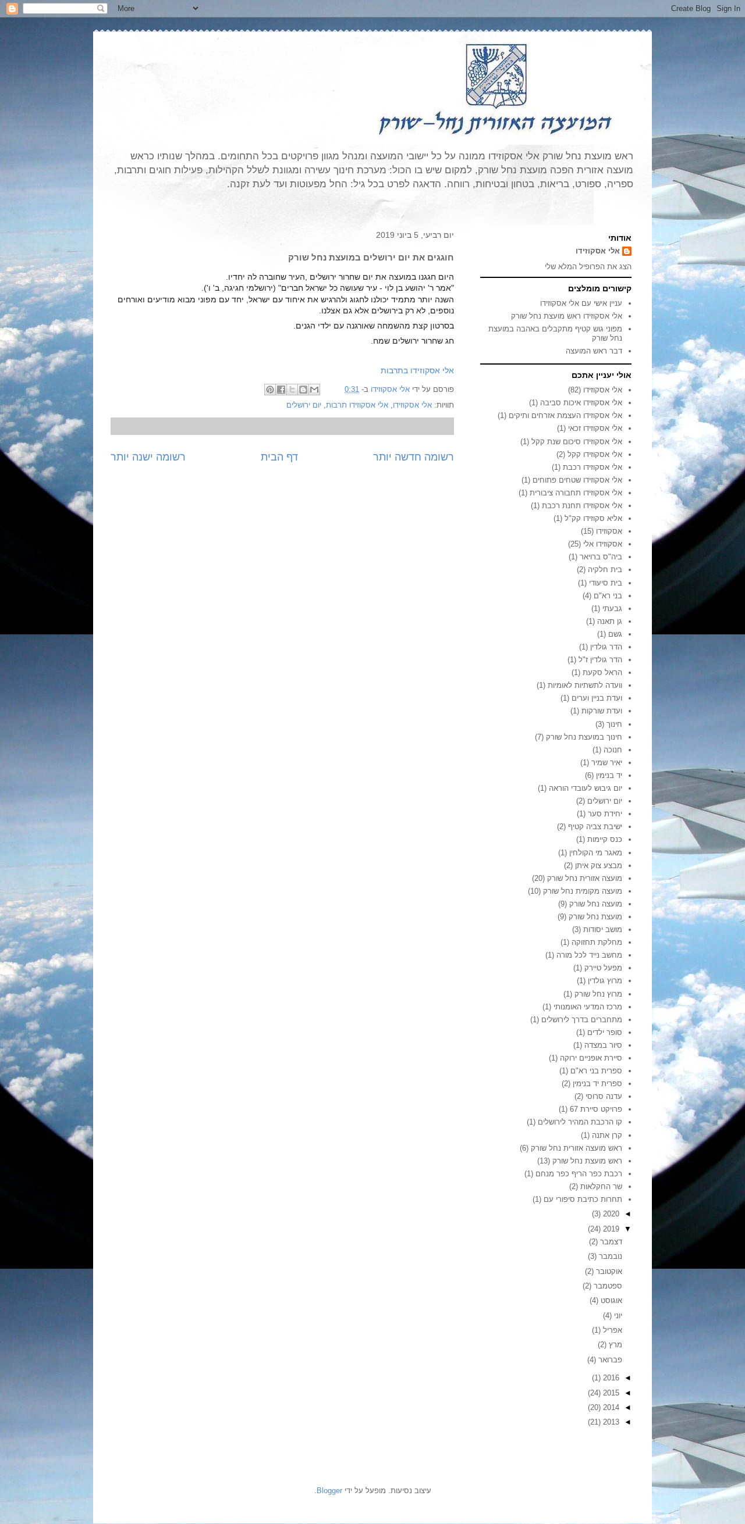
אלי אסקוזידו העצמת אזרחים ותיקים (565, 415)
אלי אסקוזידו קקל (594, 454)
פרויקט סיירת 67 (596, 1109)
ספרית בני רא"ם (596, 1070)
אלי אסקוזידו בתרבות (417, 370)
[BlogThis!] (303, 389)
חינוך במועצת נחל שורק (584, 737)
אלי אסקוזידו (412, 405)
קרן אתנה (607, 1135)
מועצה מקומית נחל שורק (582, 891)
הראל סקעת (602, 672)
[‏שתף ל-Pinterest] (270, 389)
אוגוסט (610, 1300)
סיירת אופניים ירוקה (591, 1058)
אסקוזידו (609, 531)
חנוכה (613, 749)
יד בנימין (609, 775)
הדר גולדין (606, 647)
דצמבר (610, 1241)
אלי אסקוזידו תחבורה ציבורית (576, 492)
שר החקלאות (601, 1186)
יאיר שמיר (606, 762)
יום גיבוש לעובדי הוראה (585, 788)
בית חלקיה (605, 569)
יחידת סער (605, 813)
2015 (610, 1393)
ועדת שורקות (601, 710)
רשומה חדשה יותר (413, 457)
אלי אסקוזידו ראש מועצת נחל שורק (566, 316)
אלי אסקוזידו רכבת (592, 467)
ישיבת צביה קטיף (595, 826)
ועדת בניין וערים (597, 698)
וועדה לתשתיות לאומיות (585, 685)
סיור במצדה (603, 1045)
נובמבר (609, 1256)
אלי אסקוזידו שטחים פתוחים (577, 480)
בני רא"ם (608, 595)
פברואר (609, 1359)
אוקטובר (608, 1271)
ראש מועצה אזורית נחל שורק (576, 1148)
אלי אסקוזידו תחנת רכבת (582, 505)
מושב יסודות (602, 929)
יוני (617, 1315)
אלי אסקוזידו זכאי (595, 428)
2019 (610, 1229)
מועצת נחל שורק (595, 916)
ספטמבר (606, 1286)
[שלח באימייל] (314, 389)
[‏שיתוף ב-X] (292, 389)
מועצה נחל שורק (595, 904)
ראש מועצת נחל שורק (587, 1161)
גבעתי (612, 608)
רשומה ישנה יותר (148, 457)
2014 (610, 1407)
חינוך (614, 724)
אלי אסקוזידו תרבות (357, 405)
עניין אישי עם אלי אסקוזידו (581, 303)
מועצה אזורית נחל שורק (584, 878)
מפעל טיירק (603, 967)
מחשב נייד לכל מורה (589, 955)
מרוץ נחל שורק (598, 994)
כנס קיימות (604, 839)
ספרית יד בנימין (597, 1083)
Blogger (329, 1490)
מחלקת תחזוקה (597, 942)
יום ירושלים (303, 405)
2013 (610, 1422)
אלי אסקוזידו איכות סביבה (581, 402)
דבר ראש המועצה (594, 351)
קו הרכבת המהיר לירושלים (580, 1122)
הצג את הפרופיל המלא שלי (588, 266)
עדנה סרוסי (604, 1096)
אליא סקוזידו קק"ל (593, 518)
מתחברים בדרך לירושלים (581, 1019)
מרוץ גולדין (605, 980)
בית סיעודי (605, 583)
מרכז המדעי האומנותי (588, 1006)
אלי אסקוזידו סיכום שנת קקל (576, 441)
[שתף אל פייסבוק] (281, 389)
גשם (615, 634)
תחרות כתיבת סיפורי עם (583, 1199)
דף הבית (279, 457)
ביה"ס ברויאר (601, 556)
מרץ (614, 1344)
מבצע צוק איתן (598, 865)
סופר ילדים (604, 1032)
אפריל (611, 1330)
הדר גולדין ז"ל (600, 659)
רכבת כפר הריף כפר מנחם (578, 1173)
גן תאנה (609, 621)
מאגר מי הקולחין (595, 852)
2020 (610, 1213)
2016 (610, 1377)
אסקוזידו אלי (602, 544)
